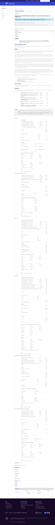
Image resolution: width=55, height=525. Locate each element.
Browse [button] (4, 14)
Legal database (3, 8)
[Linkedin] (49, 512)
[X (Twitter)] (47, 512)
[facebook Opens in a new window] (45, 512)
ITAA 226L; (16, 485)
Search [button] (4, 11)
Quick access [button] (4, 16)
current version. (47, 19)
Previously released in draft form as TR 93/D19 (20, 465)
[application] (7, 14)
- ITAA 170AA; (16, 481)
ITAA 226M (16, 486)
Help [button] (3, 19)
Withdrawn (39, 493)
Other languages (39, 512)
